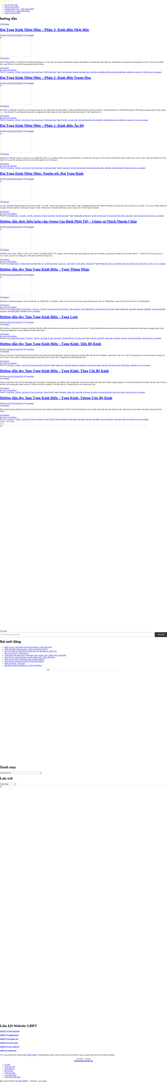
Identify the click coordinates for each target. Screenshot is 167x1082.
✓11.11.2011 (42, 1081)
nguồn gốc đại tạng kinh (142, 216)
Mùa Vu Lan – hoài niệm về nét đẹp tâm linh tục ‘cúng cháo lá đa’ (28, 647)
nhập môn (128, 216)
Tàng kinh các (10, 1069)
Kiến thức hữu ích (13, 264)
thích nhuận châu (132, 264)
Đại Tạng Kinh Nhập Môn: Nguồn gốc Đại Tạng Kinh (42, 173)
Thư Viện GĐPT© (21, 1081)
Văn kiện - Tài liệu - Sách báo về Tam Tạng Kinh (25, 72)
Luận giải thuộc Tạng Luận (104, 309)
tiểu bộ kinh (125, 365)
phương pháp (120, 264)
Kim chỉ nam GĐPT (12, 7)
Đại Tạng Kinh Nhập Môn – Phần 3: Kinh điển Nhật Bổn (44, 30)
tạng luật (145, 338)
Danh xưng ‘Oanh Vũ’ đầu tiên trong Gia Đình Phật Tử (25, 659)
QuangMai (30, 35)
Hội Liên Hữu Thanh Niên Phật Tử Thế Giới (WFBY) (24, 661)
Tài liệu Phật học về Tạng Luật (73, 338)
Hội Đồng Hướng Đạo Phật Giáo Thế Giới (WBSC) (23, 665)
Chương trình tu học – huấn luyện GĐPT (19, 9)
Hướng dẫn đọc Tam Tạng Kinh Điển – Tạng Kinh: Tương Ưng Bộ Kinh (56, 398)
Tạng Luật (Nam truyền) (16, 338)
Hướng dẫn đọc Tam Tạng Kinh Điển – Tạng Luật (39, 317)
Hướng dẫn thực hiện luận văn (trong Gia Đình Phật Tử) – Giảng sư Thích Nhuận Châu (68, 221)
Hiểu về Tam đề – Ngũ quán (15, 663)
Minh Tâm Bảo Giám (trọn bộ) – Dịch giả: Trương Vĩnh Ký (26, 649)
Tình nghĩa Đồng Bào (12, 1077)
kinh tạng (140, 309)
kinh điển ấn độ (117, 168)
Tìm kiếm (3, 631)
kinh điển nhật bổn (104, 72)
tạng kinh (3, 311)
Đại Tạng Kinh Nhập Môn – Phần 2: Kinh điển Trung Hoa (45, 78)
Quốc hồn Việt (10, 1067)
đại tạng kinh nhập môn (81, 72)
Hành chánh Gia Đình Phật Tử (32, 264)
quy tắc (149, 264)
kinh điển (147, 309)
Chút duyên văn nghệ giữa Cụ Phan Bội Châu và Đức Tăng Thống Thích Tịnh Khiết (35, 655)
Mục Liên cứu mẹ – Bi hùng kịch (17, 653)
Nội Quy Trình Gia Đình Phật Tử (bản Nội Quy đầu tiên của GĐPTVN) (31, 651)
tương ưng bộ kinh (128, 419)
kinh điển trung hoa (111, 120)
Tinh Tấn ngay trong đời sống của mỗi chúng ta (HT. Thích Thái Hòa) (30, 657)
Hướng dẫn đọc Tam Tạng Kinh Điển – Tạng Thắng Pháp (44, 269)
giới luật (93, 338)
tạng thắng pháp (13, 311)
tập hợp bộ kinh (114, 365)
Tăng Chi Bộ (48, 392)
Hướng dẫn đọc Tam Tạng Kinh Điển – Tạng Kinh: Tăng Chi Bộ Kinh (54, 371)
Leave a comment (155, 72)
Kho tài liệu (9, 1071)
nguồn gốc (139, 72)
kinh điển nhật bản (119, 72)
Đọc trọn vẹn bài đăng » (8, 70)
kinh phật (132, 309)
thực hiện (143, 264)
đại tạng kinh (67, 72)
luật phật (117, 338)
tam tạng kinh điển (158, 309)
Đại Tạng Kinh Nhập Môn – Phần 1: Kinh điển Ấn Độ (42, 125)
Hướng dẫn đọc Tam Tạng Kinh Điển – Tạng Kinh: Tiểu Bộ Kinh (50, 344)
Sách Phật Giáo (12, 216)
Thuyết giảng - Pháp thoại (84, 264)
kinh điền (93, 72)
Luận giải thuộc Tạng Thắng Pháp (81, 309)
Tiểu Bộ (46, 365)
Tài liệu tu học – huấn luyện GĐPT (17, 11)
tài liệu (146, 72)
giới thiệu (23, 311)
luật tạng (124, 338)
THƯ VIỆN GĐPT (30, 1055)
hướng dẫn (130, 72)
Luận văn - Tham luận (66, 264)
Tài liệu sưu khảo (50, 72)
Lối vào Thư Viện (11, 5)
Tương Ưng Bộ (49, 419)
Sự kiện (7, 1065)
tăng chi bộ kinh (118, 392)
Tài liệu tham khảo (50, 264)
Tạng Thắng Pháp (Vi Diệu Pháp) (19, 309)
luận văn (112, 264)
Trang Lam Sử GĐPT (12, 13)
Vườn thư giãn (10, 1073)
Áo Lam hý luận (10, 1075)
